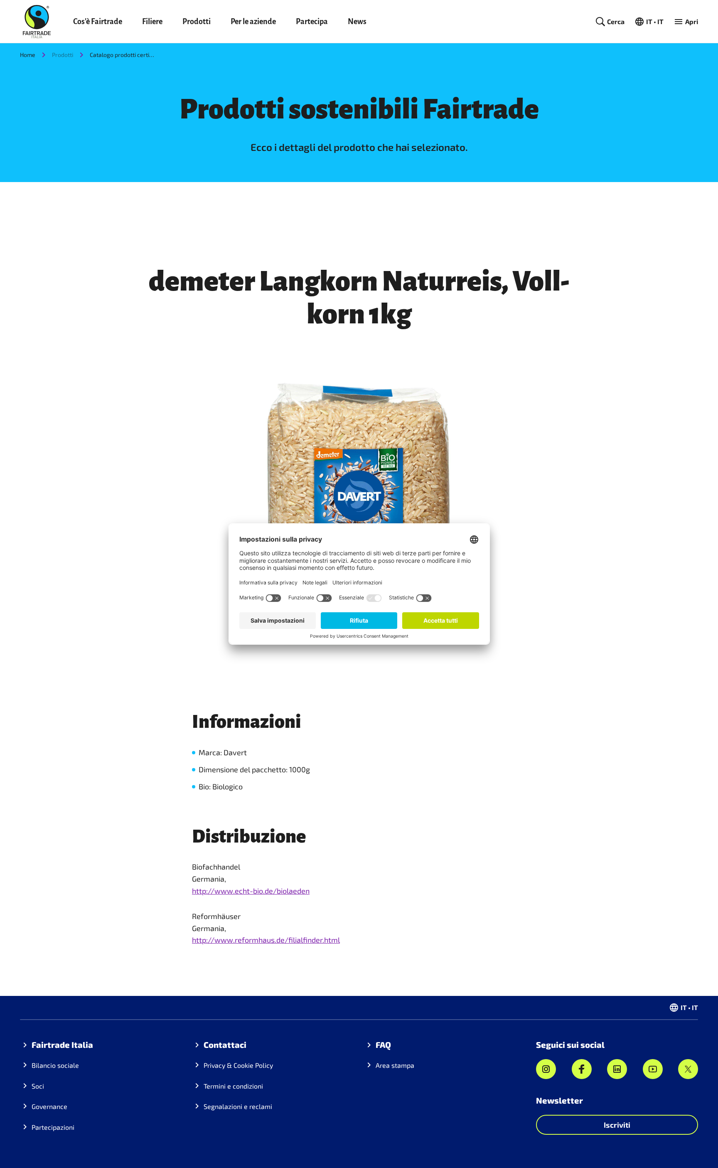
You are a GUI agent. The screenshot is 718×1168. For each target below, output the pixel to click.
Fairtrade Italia (62, 1044)
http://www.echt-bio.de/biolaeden (251, 890)
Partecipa (312, 21)
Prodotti (196, 21)
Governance (49, 1106)
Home (27, 54)
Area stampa (395, 1065)
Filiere (152, 21)
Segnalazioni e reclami (238, 1106)
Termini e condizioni (233, 1086)
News (357, 21)
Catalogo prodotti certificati (123, 54)
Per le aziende (253, 21)
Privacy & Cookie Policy (238, 1065)
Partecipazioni (53, 1127)
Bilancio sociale (55, 1065)
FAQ (383, 1044)
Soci (38, 1086)
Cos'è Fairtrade (97, 21)
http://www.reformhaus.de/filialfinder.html (266, 939)
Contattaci (225, 1044)
